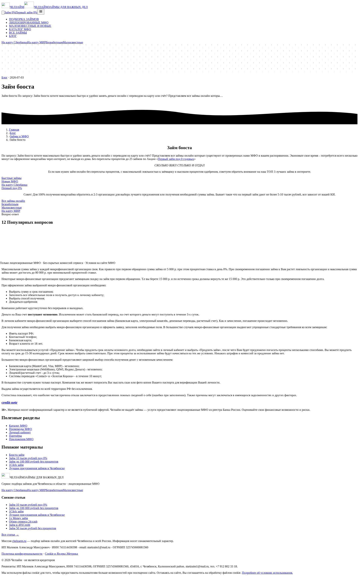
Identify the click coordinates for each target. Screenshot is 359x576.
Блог (4, 77)
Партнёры (15, 435)
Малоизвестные (73, 42)
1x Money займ (18, 518)
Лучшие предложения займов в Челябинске (37, 468)
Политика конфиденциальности (21, 553)
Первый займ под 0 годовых (176, 159)
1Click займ (16, 464)
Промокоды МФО (20, 429)
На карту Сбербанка (14, 42)
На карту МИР (36, 42)
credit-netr (9, 402)
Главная (14, 129)
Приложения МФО (21, 439)
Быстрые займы (11, 178)
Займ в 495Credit (19, 524)
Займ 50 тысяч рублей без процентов (32, 528)
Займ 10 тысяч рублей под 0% (28, 458)
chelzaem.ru (19, 541)
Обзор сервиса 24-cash (23, 521)
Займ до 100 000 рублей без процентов (33, 461)
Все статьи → (10, 534)
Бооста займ (16, 454)
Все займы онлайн (13, 200)
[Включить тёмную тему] (2, 13)
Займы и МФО (19, 136)
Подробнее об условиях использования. (267, 572)
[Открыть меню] (40, 12)
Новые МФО (9, 181)
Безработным (54, 42)
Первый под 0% (11, 188)
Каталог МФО (18, 425)
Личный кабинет (20, 432)
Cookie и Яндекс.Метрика (61, 553)
